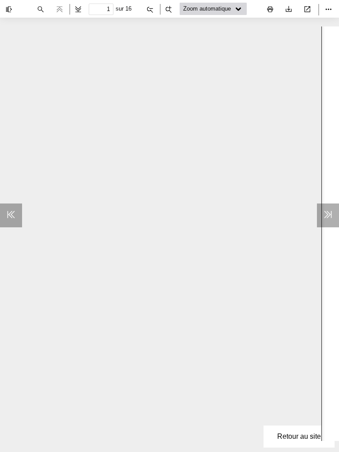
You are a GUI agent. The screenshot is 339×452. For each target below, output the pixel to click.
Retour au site (299, 436)
